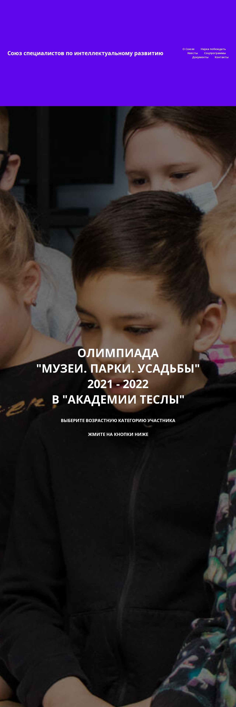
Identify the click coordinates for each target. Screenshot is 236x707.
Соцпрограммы (215, 53)
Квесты (193, 53)
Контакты (222, 57)
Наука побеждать (213, 49)
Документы (200, 57)
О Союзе (189, 49)
